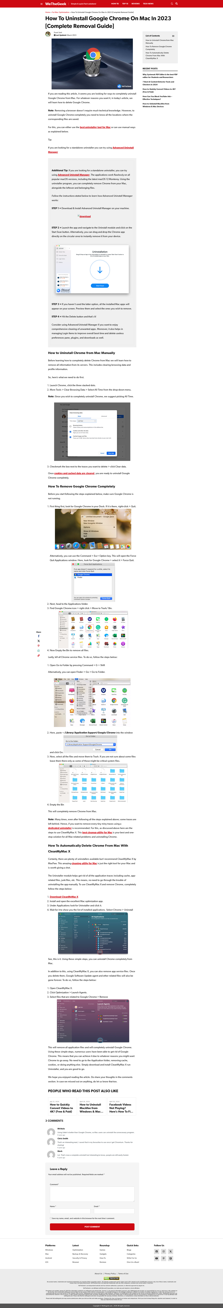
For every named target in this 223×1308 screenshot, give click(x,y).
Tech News (148, 4)
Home (47, 12)
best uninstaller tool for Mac (95, 127)
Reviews (136, 4)
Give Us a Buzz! (133, 1262)
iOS (46, 1262)
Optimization (77, 1250)
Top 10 (125, 4)
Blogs (129, 1250)
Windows (49, 1250)
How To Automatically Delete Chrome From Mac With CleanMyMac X (157, 55)
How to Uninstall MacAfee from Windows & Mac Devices (156, 105)
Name (53, 1206)
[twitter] (38, 641)
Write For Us (132, 1258)
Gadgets (103, 1254)
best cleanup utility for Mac (97, 832)
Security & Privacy (79, 1258)
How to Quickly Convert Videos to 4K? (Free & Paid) (61, 1108)
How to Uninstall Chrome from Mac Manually (160, 41)
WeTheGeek (55, 4)
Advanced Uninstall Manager (74, 175)
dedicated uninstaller (60, 828)
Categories (131, 1254)
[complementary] (39, 656)
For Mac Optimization (60, 12)
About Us (98, 1274)
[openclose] (41, 4)
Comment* (54, 1185)
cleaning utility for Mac (84, 863)
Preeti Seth (58, 33)
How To (115, 4)
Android (48, 1258)
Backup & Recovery (80, 1254)
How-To (103, 1258)
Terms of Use (123, 1274)
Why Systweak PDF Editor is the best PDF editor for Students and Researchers (160, 76)
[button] (172, 4)
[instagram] (163, 1251)
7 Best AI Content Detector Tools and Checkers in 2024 (158, 83)
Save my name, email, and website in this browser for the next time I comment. (83, 1218)
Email (97, 1206)
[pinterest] (38, 646)
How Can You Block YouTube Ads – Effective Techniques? (157, 98)
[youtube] (156, 1258)
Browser (75, 1262)
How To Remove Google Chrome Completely (159, 48)
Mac (47, 1254)
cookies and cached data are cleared (74, 473)
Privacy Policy (110, 1274)
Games (102, 1250)
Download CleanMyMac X (64, 897)
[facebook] (38, 636)
